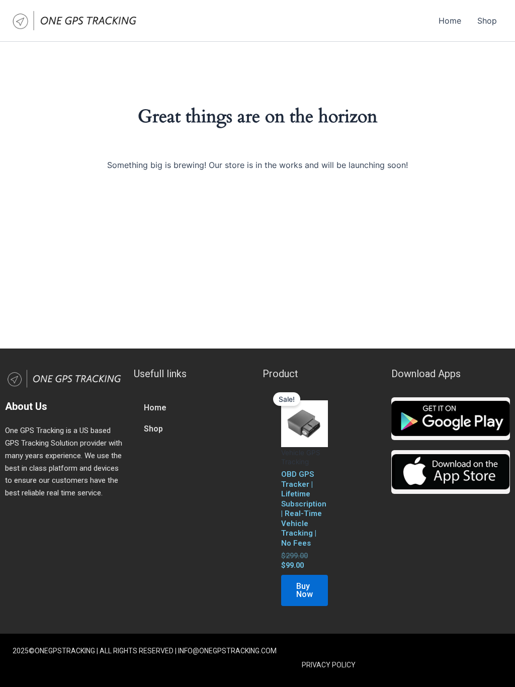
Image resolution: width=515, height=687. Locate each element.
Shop (487, 21)
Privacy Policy (329, 665)
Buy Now (304, 590)
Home (450, 21)
